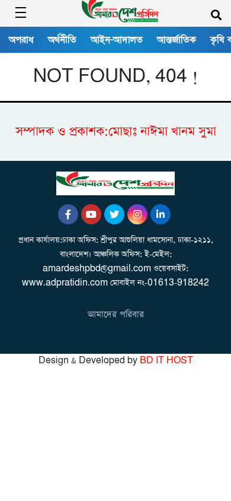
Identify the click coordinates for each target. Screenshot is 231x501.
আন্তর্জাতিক (176, 39)
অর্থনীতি (62, 39)
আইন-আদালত (117, 39)
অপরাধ (21, 39)
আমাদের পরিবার (116, 314)
